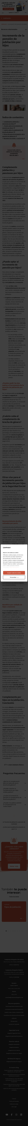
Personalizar (13, 577)
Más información (14, 567)
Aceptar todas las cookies (14, 573)
